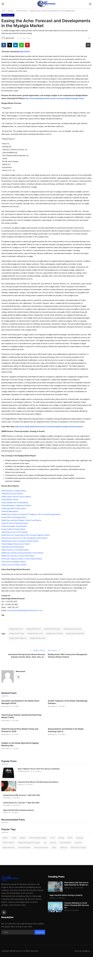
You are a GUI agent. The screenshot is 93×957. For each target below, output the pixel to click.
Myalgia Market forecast (52, 629)
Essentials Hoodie (24, 847)
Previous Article (39, 651)
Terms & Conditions (82, 951)
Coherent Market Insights (37, 838)
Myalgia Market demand (54, 633)
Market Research (22, 11)
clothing (61, 838)
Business (11, 11)
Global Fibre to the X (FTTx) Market (14, 532)
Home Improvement (41, 847)
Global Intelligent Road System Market (15, 544)
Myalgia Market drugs (16, 633)
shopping (79, 838)
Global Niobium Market (9, 500)
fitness (70, 838)
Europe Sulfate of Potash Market (13, 529)
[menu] (3, 3)
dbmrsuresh (20, 671)
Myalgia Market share (33, 629)
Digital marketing (8, 847)
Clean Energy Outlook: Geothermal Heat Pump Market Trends (21, 716)
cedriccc (5, 812)
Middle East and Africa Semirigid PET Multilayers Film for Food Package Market (30, 514)
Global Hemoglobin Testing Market (14, 526)
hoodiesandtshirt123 (24, 771)
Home (3, 11)
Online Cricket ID (8, 843)
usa (45, 843)
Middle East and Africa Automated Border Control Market (22, 553)
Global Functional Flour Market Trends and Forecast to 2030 (19, 730)
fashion (5, 838)
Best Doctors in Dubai (78, 847)
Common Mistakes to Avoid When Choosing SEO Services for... (76, 905)
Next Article (52, 651)
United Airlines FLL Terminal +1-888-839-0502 (21, 803)
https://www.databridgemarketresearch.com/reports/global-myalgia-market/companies (49, 426)
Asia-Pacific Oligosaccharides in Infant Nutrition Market (21, 559)
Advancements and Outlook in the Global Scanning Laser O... (65, 730)
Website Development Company (29, 843)
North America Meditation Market (13, 562)
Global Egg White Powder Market (13, 508)
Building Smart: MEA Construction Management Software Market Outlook (67, 655)
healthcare (63, 847)
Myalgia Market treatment (73, 629)
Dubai (54, 847)
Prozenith (78, 843)
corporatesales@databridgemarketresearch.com (25, 610)
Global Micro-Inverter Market (12, 494)
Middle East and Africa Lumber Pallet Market (17, 556)
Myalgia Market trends (35, 633)
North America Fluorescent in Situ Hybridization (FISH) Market (24, 538)
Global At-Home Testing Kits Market (14, 523)
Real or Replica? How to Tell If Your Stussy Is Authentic (39, 769)
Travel (52, 838)
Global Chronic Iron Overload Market (15, 550)
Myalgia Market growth (38, 638)
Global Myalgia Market (9, 511)
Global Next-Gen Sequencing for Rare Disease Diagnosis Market (25, 535)
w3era (66, 910)
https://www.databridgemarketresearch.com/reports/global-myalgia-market (54, 98)
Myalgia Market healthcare (75, 633)
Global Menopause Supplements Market (16, 505)
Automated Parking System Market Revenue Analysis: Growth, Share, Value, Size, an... (26, 655)
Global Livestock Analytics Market (14, 565)
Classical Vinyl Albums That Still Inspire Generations (38, 782)
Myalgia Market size (16, 629)
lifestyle (22, 838)
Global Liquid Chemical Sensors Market (16, 497)
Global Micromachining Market (12, 547)
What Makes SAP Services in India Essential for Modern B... (76, 883)
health (14, 838)
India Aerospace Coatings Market (13, 491)
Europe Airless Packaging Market (13, 517)
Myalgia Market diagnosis (17, 638)
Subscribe (40, 932)
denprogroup (68, 888)
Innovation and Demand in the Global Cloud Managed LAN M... (20, 702)
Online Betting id (65, 843)
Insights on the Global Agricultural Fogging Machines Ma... (20, 744)
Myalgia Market (24, 51)
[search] (90, 3)
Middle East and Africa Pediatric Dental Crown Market (21, 520)
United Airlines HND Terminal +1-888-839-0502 (21, 795)
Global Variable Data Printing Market (14, 502)
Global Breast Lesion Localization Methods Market (20, 541)
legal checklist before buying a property (18, 810)
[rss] (4, 912)
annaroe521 (6, 798)
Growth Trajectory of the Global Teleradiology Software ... (67, 702)
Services (53, 843)
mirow (20, 784)
